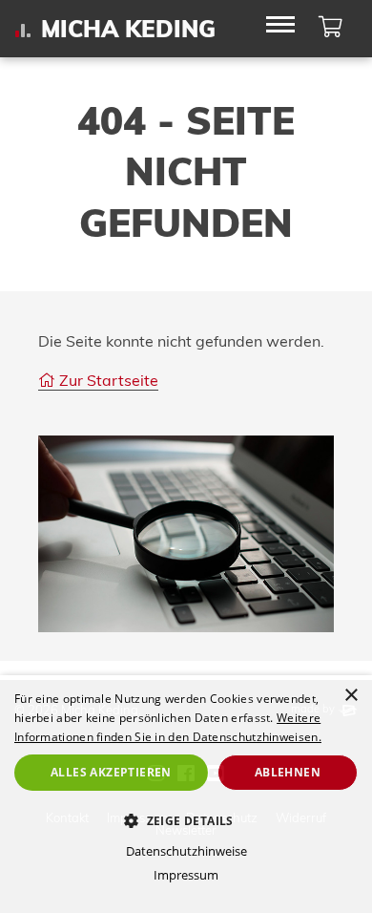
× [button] (350, 696)
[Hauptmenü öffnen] (280, 26)
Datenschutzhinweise (186, 851)
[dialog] (186, 794)
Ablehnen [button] (287, 772)
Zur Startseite (106, 380)
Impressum (186, 874)
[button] (186, 820)
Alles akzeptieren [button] (111, 772)
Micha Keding (128, 29)
